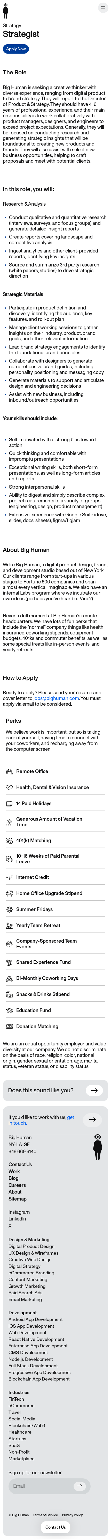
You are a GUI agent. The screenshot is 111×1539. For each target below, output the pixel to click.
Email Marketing (25, 1300)
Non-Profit (19, 1452)
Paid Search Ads (26, 1293)
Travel (15, 1412)
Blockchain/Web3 (27, 1426)
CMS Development (28, 1353)
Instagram (19, 1212)
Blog (13, 1178)
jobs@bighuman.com (56, 698)
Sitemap (17, 1199)
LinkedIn (17, 1219)
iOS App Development (31, 1326)
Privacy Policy (72, 1515)
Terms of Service (45, 1515)
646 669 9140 (22, 1151)
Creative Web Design (30, 1260)
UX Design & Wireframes (34, 1253)
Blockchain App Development (39, 1379)
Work (14, 1171)
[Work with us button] (92, 1120)
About (15, 1192)
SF (27, 1144)
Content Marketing (28, 1280)
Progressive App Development (40, 1373)
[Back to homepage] (6, 8)
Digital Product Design (31, 1246)
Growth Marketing (27, 1286)
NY (11, 1144)
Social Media (22, 1419)
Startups (17, 1439)
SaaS (14, 1446)
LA (19, 1144)
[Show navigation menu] (103, 8)
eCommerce (22, 1406)
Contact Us (20, 1164)
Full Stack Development (33, 1366)
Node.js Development (31, 1359)
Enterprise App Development (38, 1346)
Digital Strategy (25, 1266)
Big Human (20, 1515)
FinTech (16, 1399)
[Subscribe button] (80, 1486)
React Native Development (36, 1339)
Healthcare (20, 1432)
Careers (17, 1185)
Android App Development (36, 1320)
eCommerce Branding (31, 1273)
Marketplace (22, 1459)
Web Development (27, 1333)
